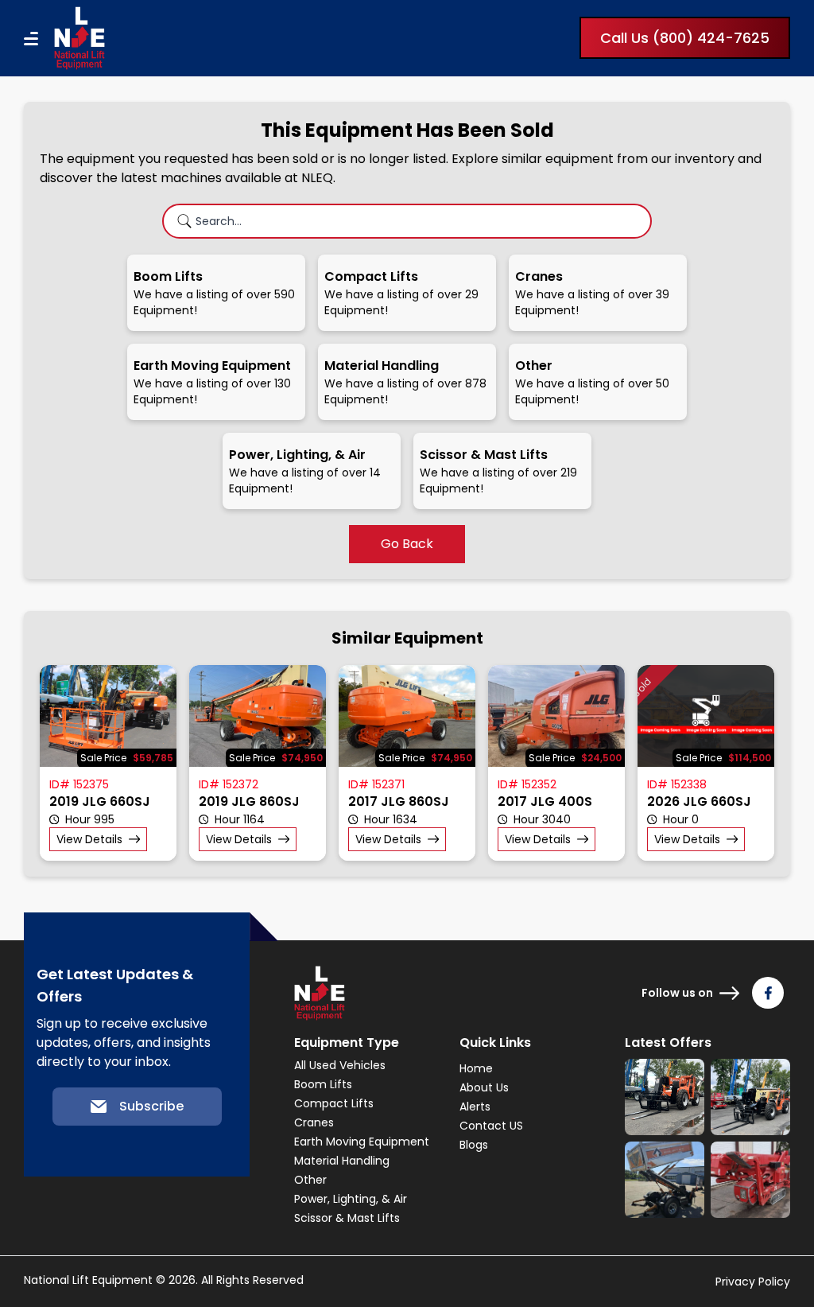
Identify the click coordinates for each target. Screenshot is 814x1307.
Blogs (473, 1145)
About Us (484, 1087)
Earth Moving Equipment (361, 1141)
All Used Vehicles (340, 1065)
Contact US (491, 1126)
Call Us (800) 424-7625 (684, 38)
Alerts (474, 1106)
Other (310, 1180)
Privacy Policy (752, 1281)
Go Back (407, 544)
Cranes (314, 1122)
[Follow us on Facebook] (768, 993)
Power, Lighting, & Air (350, 1199)
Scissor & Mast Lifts (347, 1218)
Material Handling (342, 1161)
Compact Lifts (334, 1103)
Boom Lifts (323, 1084)
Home (476, 1068)
